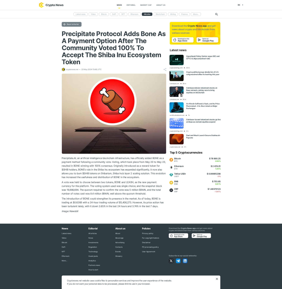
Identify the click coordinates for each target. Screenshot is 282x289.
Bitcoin (104, 14)
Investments (93, 242)
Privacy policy (147, 233)
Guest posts (93, 256)
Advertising (119, 242)
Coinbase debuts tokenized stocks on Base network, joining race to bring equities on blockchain (201, 90)
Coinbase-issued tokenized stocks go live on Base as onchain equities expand (203, 120)
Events (118, 251)
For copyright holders (150, 238)
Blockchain (160, 14)
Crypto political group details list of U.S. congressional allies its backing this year (202, 73)
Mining (173, 14)
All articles (92, 233)
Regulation (92, 247)
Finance (184, 14)
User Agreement (148, 251)
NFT (123, 14)
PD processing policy (150, 247)
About (117, 233)
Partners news (94, 265)
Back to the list (73, 24)
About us (160, 5)
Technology (93, 251)
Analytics (92, 261)
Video (93, 14)
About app (119, 238)
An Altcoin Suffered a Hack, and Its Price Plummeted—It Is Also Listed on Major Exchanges (203, 106)
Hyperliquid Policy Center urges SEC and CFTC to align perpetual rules (203, 57)
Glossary (118, 256)
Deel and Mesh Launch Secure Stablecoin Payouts (203, 136)
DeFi (114, 14)
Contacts (118, 247)
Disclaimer (146, 242)
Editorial (131, 5)
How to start (93, 270)
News (119, 5)
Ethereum (134, 14)
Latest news (80, 14)
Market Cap (146, 5)
